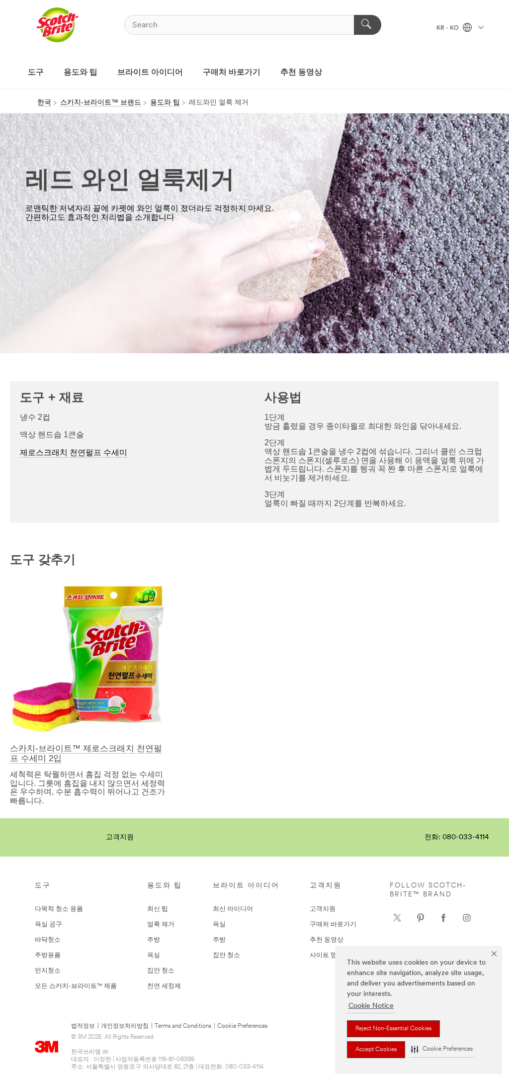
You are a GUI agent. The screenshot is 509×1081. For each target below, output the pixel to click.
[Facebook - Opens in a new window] (443, 917)
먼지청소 (48, 971)
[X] (397, 917)
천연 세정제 (164, 986)
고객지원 (120, 837)
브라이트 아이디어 (150, 73)
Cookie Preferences (242, 1026)
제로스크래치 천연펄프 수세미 (73, 453)
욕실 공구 (48, 924)
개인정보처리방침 (125, 1026)
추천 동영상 (301, 73)
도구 (36, 73)
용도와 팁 (80, 73)
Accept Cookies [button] (376, 1050)
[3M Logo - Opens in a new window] (57, 24)
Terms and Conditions (183, 1026)
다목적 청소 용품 (59, 909)
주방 (153, 940)
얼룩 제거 (160, 924)
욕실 (153, 955)
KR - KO (448, 28)
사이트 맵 (323, 955)
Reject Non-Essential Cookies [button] (393, 1029)
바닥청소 (48, 940)
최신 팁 (157, 909)
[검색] (367, 25)
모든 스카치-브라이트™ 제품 (76, 986)
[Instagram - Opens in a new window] (466, 917)
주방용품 (48, 955)
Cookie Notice (371, 1006)
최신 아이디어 (233, 909)
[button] (442, 1049)
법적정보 (83, 1026)
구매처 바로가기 (231, 73)
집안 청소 (160, 971)
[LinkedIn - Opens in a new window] (420, 917)
